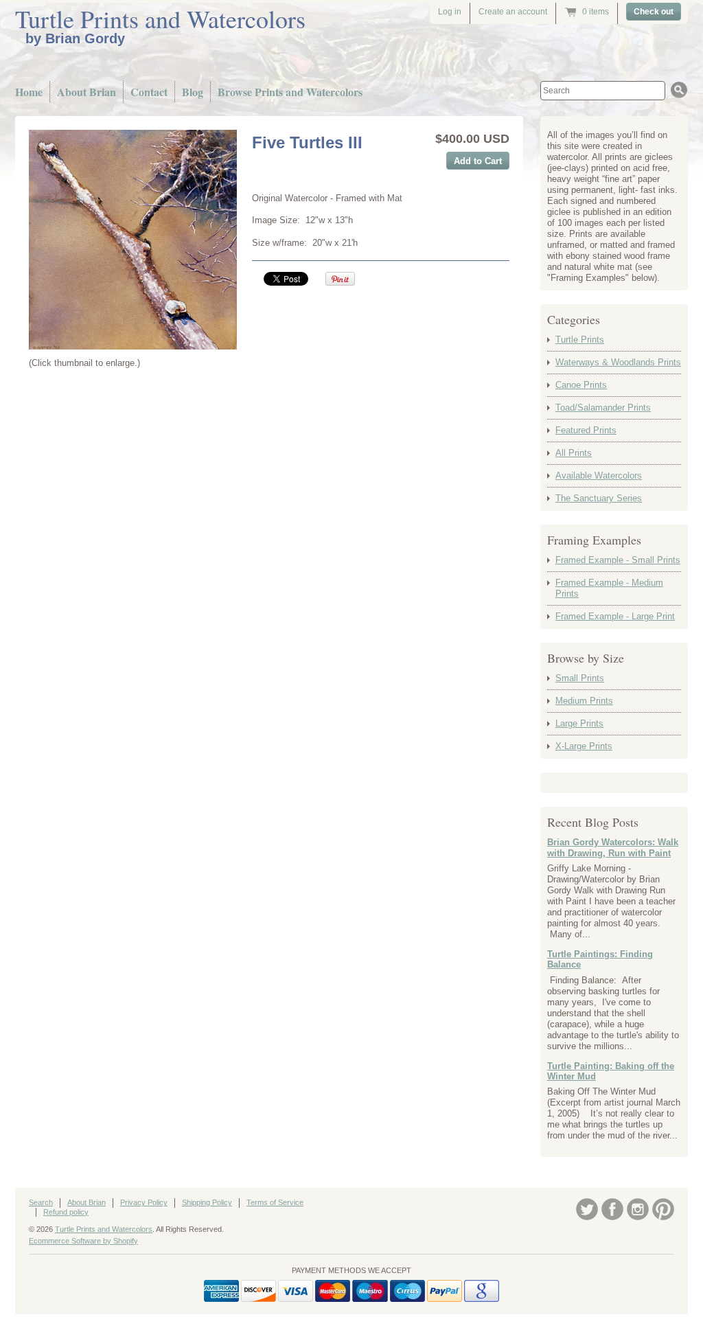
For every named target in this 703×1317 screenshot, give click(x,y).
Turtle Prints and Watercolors (160, 18)
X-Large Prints (583, 746)
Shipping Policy (207, 1202)
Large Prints (579, 723)
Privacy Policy (144, 1202)
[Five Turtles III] (133, 240)
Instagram (638, 1209)
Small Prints (579, 678)
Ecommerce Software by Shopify (83, 1241)
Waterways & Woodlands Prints (618, 362)
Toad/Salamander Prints (603, 407)
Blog (192, 92)
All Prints (573, 453)
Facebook (612, 1209)
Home (29, 92)
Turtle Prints (579, 339)
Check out (653, 11)
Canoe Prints (581, 385)
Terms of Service (274, 1202)
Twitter (587, 1209)
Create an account (513, 11)
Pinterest (663, 1209)
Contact (149, 92)
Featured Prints (585, 430)
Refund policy (66, 1212)
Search (41, 1202)
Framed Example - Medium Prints (609, 588)
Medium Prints (584, 701)
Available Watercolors (598, 475)
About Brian (86, 92)
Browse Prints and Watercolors (290, 92)
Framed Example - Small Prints (617, 560)
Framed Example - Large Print (615, 616)
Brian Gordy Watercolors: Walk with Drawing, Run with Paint (612, 847)
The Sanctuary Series (598, 498)
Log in (449, 11)
